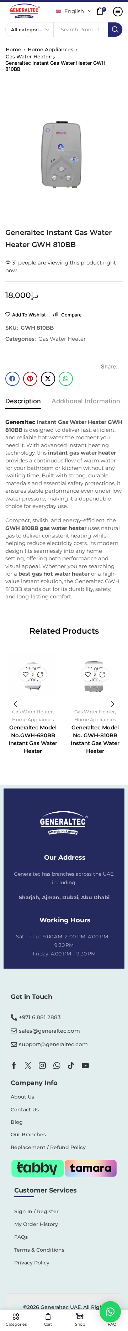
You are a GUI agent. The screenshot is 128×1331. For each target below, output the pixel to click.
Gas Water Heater (28, 56)
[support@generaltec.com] (14, 1044)
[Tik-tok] (71, 1065)
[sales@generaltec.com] (14, 1031)
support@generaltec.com (53, 1044)
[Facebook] (14, 1065)
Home (13, 49)
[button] (103, 11)
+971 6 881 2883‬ (40, 1017)
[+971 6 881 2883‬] (14, 1017)
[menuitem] (74, 11)
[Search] (115, 29)
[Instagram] (42, 1065)
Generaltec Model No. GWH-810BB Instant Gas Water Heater (95, 739)
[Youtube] (85, 1065)
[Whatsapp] (56, 1065)
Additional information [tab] (86, 401)
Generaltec (20, 422)
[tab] (23, 403)
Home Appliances (50, 49)
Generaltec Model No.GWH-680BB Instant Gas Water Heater (33, 739)
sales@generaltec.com (49, 1030)
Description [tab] (23, 401)
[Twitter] (28, 1065)
